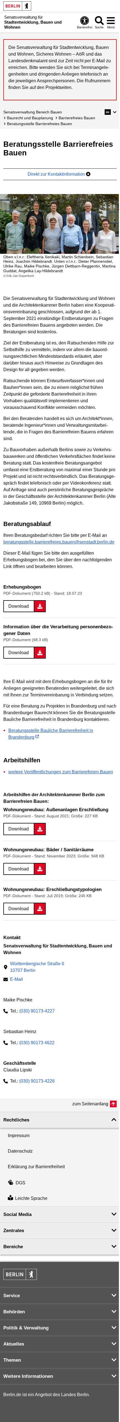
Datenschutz (20, 1151)
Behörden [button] (14, 1311)
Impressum (19, 1135)
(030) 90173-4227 (37, 1011)
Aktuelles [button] (13, 1344)
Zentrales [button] (13, 1230)
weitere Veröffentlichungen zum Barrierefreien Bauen (60, 772)
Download (18, 606)
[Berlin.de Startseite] (17, 6)
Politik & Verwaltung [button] (26, 1328)
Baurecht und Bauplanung (30, 118)
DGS (20, 1182)
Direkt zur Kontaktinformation (57, 174)
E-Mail (16, 980)
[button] (111, 112)
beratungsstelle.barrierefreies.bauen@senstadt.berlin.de (58, 542)
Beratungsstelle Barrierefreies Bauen (39, 123)
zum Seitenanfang (90, 1103)
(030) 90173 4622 (36, 1042)
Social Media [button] (17, 1214)
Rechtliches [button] (16, 1120)
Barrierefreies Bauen (77, 118)
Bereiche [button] (13, 1246)
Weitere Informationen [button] (28, 1376)
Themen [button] (12, 1360)
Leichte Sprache (31, 1198)
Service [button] (11, 1295)
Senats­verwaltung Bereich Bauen (32, 112)
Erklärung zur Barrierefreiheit (36, 1166)
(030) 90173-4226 (37, 1081)
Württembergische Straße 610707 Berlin (37, 967)
